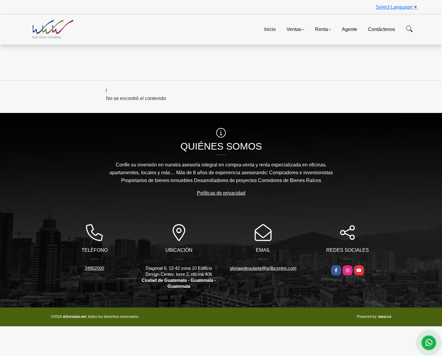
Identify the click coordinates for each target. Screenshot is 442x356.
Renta (321, 29)
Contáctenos (381, 29)
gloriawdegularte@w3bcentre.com (263, 268)
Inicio (270, 29)
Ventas (294, 29)
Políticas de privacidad (221, 193)
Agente (349, 29)
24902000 (94, 268)
